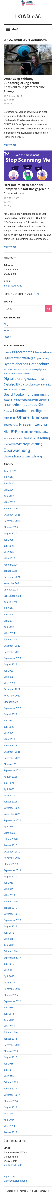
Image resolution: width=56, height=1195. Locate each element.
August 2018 (10, 926)
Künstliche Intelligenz (29, 411)
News (9, 103)
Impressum (9, 1176)
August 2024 (10, 602)
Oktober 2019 (11, 864)
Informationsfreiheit (21, 399)
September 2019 (12, 870)
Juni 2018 (9, 932)
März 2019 (9, 895)
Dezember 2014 (12, 1094)
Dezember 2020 (12, 808)
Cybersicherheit (16, 364)
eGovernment (40, 384)
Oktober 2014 (11, 1101)
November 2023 (12, 652)
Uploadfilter (43, 432)
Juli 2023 (8, 670)
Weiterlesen (10, 144)
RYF (14, 431)
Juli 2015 (8, 1063)
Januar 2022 (10, 745)
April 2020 (9, 826)
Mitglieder (10, 418)
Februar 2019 (11, 901)
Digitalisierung (15, 379)
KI (39, 405)
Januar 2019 (10, 907)
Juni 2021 (9, 783)
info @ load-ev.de (13, 285)
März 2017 (9, 982)
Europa (22, 389)
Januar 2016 (10, 1038)
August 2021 (10, 776)
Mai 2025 (9, 552)
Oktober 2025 (11, 527)
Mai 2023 (9, 677)
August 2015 (10, 1057)
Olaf (9, 202)
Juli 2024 (8, 608)
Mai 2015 (9, 1076)
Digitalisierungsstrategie (37, 379)
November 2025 (12, 521)
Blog (9, 205)
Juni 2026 (9, 483)
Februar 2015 (11, 1082)
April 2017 (9, 976)
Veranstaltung (16, 438)
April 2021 (9, 789)
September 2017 (12, 957)
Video (6, 445)
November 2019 (12, 857)
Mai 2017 (9, 970)
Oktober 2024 (11, 589)
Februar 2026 (11, 508)
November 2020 (12, 814)
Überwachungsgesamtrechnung (23, 456)
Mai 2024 (9, 620)
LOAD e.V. (28, 16)
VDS (6, 438)
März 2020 (9, 832)
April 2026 (9, 496)
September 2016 (12, 1001)
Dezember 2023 (12, 645)
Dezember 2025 (12, 514)
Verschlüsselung (37, 438)
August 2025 (10, 533)
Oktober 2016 (11, 995)
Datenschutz (39, 364)
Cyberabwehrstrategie (19, 358)
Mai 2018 (9, 939)
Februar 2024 (11, 639)
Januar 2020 (10, 845)
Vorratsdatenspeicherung (25, 444)
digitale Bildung (31, 369)
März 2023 (9, 683)
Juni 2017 (9, 964)
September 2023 (12, 658)
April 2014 (9, 1119)
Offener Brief (29, 417)
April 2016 (9, 1020)
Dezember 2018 (12, 914)
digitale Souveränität (22, 374)
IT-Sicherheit (13, 405)
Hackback (39, 394)
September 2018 (12, 920)
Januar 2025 (10, 570)
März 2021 (9, 795)
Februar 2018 (11, 951)
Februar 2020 (11, 839)
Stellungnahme (28, 432)
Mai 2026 (9, 489)
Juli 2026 (8, 477)
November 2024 (12, 583)
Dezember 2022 (12, 689)
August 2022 (10, 714)
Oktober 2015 (11, 1051)
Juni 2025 (9, 545)
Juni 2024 (9, 614)
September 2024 (12, 596)
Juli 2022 (8, 720)
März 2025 (9, 558)
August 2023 (10, 664)
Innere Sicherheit (40, 399)
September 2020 (12, 820)
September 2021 (12, 770)
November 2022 (12, 695)
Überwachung (17, 450)
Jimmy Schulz (29, 405)
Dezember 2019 (12, 851)
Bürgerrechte (22, 352)
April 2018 (9, 945)
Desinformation (18, 370)
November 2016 (12, 988)
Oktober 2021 (11, 764)
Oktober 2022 (11, 702)
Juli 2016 (8, 1007)
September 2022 (12, 708)
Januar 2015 (10, 1088)
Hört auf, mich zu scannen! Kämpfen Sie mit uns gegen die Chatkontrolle (26, 189)
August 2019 (10, 876)
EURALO (36, 294)
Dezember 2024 (12, 577)
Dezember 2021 (12, 751)
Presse (7, 336)
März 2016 (9, 1026)
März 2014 (9, 1126)
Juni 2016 (9, 1013)
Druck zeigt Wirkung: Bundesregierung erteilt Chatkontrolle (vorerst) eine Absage (24, 85)
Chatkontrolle (42, 352)
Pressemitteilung (33, 424)
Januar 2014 (10, 1132)
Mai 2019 (9, 889)
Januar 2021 (10, 801)
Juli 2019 (8, 882)
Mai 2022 (9, 733)
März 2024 (9, 633)
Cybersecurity (42, 358)
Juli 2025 (8, 539)
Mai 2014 (9, 1113)
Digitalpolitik (12, 384)
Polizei (15, 425)
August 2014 (10, 1107)
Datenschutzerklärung (15, 1180)
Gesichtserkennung (18, 395)
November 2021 (12, 758)
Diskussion (27, 384)
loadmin (10, 100)
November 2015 (12, 1045)
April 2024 (9, 627)
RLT (7, 431)
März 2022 (9, 739)
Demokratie (8, 370)
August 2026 (10, 471)
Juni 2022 (9, 726)
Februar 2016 (11, 1032)
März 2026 (9, 502)
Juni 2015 (9, 1070)
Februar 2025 (11, 564)
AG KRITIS (7, 353)
